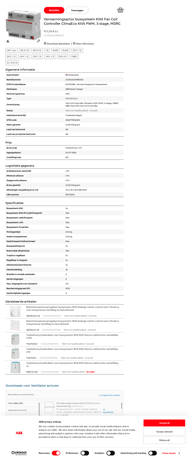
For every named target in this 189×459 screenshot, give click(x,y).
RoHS (56, 50)
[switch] (85, 453)
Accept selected (164, 431)
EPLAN (63, 56)
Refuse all (164, 440)
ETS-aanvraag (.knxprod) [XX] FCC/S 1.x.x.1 (78, 403)
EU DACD (12, 62)
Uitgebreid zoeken (110, 395)
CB (47, 50)
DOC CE (77, 50)
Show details (169, 453)
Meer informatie (85, 43)
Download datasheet (58, 43)
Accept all (164, 423)
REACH (25, 50)
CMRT (74, 56)
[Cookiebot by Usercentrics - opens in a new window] (19, 453)
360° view (11, 50)
